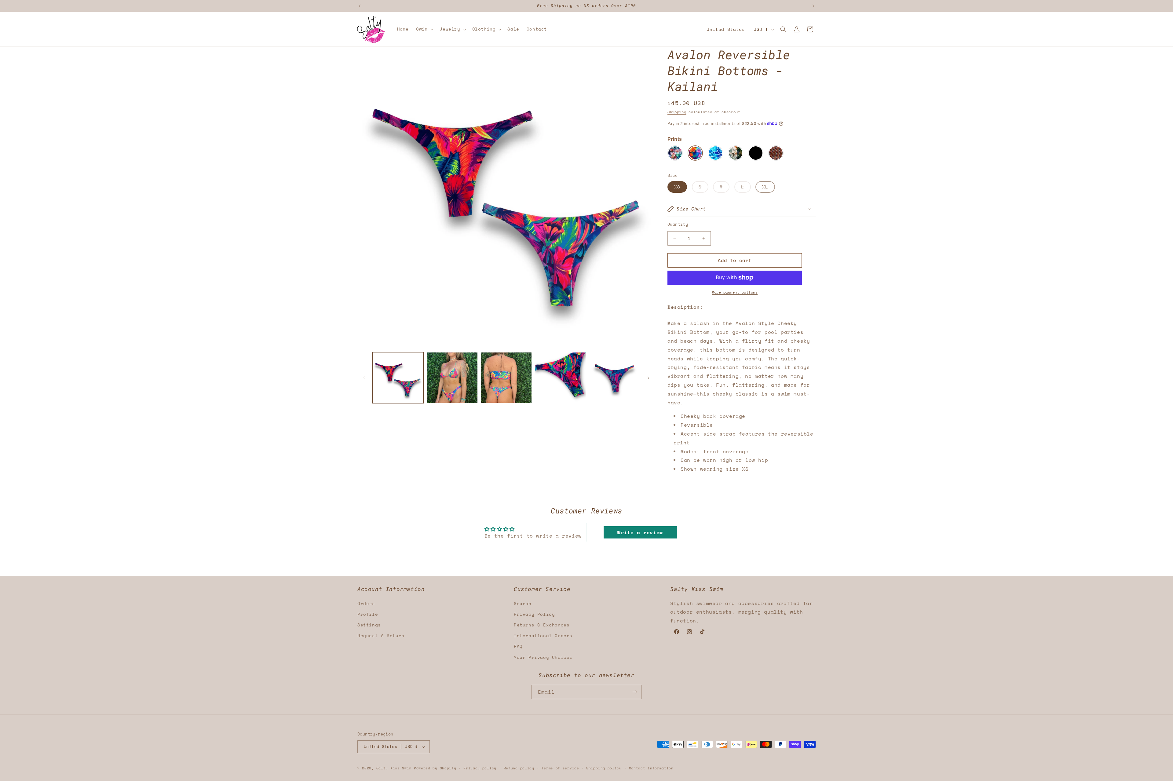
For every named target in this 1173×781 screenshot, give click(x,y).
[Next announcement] (813, 6)
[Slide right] (648, 378)
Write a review (640, 532)
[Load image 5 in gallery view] (614, 377)
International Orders (543, 635)
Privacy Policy (534, 614)
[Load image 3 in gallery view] (506, 377)
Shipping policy (604, 768)
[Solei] (776, 153)
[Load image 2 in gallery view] (451, 377)
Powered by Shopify (435, 768)
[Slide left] (364, 378)
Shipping (676, 112)
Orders (366, 603)
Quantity (677, 224)
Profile (367, 614)
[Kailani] (695, 153)
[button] (424, 29)
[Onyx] (755, 153)
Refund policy (519, 768)
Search (523, 603)
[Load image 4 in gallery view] (560, 377)
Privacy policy (479, 768)
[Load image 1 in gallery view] (397, 377)
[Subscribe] (634, 692)
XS (677, 187)
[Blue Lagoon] (715, 153)
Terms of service (560, 768)
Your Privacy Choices (543, 657)
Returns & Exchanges (541, 625)
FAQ (518, 646)
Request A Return (380, 635)
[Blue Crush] (675, 153)
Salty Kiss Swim (394, 768)
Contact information (651, 768)
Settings (369, 625)
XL (765, 187)
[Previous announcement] (359, 6)
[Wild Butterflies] (735, 153)
